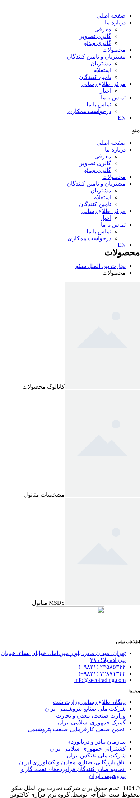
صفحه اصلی (111, 16)
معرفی (102, 29)
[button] (70, 130)
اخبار (105, 91)
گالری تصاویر (95, 36)
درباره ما (115, 22)
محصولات (114, 50)
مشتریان (100, 63)
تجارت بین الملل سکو (100, 266)
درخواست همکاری (89, 111)
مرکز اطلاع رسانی (103, 84)
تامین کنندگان (95, 77)
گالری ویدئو (97, 43)
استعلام (102, 70)
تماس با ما (113, 97)
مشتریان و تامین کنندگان (96, 57)
